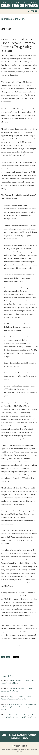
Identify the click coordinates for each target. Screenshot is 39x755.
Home (3, 19)
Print (3, 657)
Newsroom (32, 735)
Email (8, 657)
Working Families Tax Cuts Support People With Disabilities (17, 682)
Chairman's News (20, 19)
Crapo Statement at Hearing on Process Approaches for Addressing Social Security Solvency (19, 716)
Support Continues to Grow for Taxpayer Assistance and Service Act (16, 698)
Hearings (12, 735)
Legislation (22, 735)
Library (25, 738)
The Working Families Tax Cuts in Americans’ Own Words (17, 690)
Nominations (16, 738)
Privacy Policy (16, 746)
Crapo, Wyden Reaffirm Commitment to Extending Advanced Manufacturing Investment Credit (19, 707)
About (4, 735)
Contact (24, 746)
